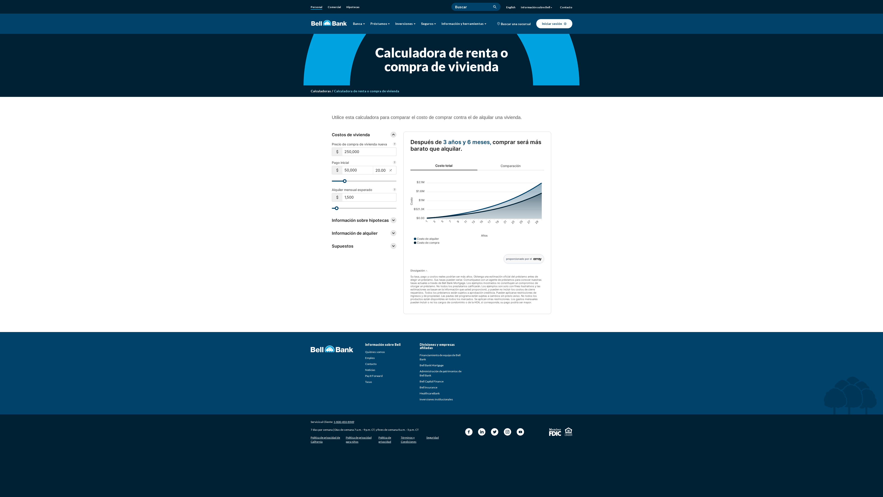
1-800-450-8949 (344, 422)
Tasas (368, 382)
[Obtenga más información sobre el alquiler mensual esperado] (394, 190)
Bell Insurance (428, 387)
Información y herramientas (463, 24)
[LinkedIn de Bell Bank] (481, 432)
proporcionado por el (519, 258)
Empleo (370, 358)
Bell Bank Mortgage (432, 365)
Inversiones (404, 24)
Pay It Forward (374, 376)
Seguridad (432, 437)
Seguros (427, 24)
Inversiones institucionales (436, 399)
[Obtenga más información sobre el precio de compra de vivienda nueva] (394, 144)
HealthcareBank (430, 393)
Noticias (370, 370)
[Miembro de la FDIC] (555, 432)
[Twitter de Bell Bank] (494, 432)
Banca (357, 24)
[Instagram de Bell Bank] (507, 432)
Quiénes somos (375, 352)
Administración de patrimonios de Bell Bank (441, 373)
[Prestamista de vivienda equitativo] (568, 431)
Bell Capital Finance (432, 381)
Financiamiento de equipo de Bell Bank (440, 357)
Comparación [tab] (511, 166)
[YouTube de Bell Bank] (520, 432)
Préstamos (378, 24)
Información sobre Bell (535, 7)
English (510, 7)
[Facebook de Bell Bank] (469, 432)
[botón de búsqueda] (495, 7)
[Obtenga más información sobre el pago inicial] (394, 163)
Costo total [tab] (444, 166)
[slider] (345, 181)
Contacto (370, 364)
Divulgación (418, 270)
